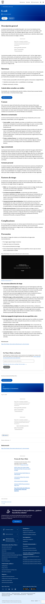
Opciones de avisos (18, 51)
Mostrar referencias (5, 440)
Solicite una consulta (7, 97)
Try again (22, 270)
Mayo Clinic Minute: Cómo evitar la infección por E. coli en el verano (15, 344)
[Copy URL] (30, 268)
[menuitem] (4, 18)
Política (15, 49)
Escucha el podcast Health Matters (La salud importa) (22, 473)
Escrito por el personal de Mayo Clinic (9, 375)
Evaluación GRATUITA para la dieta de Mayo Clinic (21, 484)
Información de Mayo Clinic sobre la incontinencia (21, 477)
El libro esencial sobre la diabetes (21, 481)
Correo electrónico (7, 363)
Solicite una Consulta (7, 14)
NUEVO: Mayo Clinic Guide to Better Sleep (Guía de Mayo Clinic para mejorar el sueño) (22, 469)
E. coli (4, 10)
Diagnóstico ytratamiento (11, 18)
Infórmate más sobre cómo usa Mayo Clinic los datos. (14, 364)
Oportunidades (21, 49)
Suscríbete (6, 367)
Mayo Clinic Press (24, 464)
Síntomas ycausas (5, 18)
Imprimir (6, 435)
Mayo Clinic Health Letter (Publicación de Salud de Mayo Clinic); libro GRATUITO (22, 489)
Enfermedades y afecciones (8, 6)
